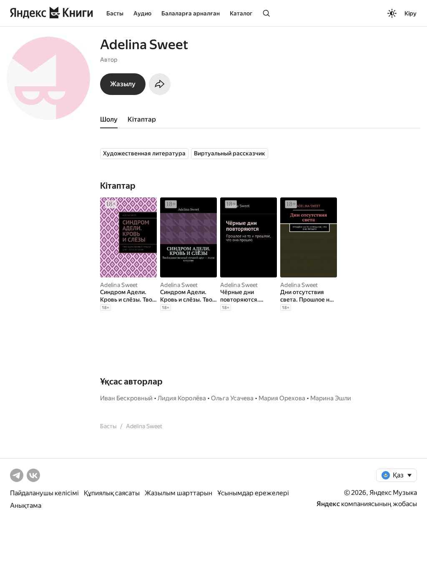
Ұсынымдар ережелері (253, 493)
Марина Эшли (330, 398)
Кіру (410, 13)
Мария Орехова (282, 398)
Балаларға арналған (190, 13)
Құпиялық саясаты (112, 493)
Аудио (142, 13)
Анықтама (25, 505)
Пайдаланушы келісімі (44, 493)
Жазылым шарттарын (178, 493)
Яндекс (328, 504)
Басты (114, 13)
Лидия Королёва (182, 398)
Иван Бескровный (126, 398)
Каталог (241, 13)
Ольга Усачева (232, 398)
